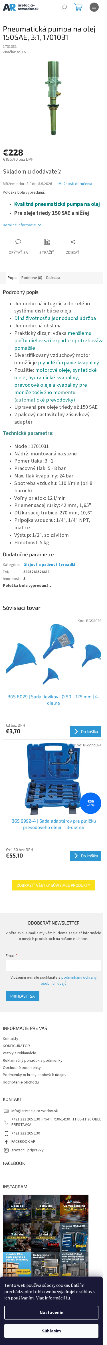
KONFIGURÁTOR (16, 1046)
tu (68, 1298)
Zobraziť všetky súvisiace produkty (53, 885)
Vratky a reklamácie (19, 1053)
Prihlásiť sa (22, 996)
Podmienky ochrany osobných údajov (34, 1075)
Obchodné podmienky (22, 1068)
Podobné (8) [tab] (31, 278)
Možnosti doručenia (75, 184)
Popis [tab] (12, 278)
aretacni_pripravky (27, 1150)
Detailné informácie (19, 225)
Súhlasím (51, 1331)
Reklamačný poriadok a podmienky (32, 1060)
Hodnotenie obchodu (21, 1082)
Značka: (14, 52)
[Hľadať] (64, 7)
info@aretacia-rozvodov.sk (34, 1111)
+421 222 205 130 (25, 1133)
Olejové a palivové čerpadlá (49, 565)
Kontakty (10, 1039)
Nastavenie (51, 1312)
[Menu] (94, 7)
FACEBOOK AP (23, 1142)
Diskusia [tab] (53, 278)
